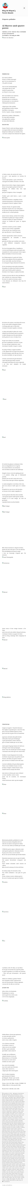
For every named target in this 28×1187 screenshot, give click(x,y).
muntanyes (4, 1150)
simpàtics (4, 1170)
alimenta (11, 1099)
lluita (7, 1143)
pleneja (20, 1159)
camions (4, 1111)
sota (7, 1172)
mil (7, 1147)
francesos (4, 1134)
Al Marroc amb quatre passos (13, 26)
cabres (6, 1109)
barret (3, 1104)
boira (3, 1105)
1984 (11, 1096)
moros (16, 1149)
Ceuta (3, 1116)
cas (23, 1113)
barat (19, 1103)
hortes (23, 1136)
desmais (16, 1122)
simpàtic (21, 1169)
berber (12, 1104)
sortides (4, 1172)
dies (12, 1123)
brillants (19, 1107)
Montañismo (16, 1094)
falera (3, 1131)
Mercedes (22, 1146)
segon (3, 1169)
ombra (13, 1153)
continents (4, 1119)
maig (7, 1145)
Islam (9, 1139)
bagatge (13, 1103)
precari (3, 1162)
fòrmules (15, 1132)
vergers (19, 1177)
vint (16, 1178)
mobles (23, 1147)
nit (21, 1150)
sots (10, 1172)
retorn (7, 1166)
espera (15, 1128)
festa (14, 1131)
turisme (19, 1176)
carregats (12, 1113)
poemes (18, 1161)
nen (8, 1150)
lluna (12, 1143)
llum (9, 1143)
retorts (10, 1166)
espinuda (4, 1130)
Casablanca (7, 1115)
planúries (10, 1159)
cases (11, 1115)
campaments (9, 1111)
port (21, 1161)
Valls (3, 1177)
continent (20, 1117)
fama (6, 1131)
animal (3, 1101)
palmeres (12, 1154)
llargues (19, 1142)
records (13, 1165)
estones (8, 1130)
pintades (13, 1158)
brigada (15, 1107)
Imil (7, 1138)
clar (14, 1116)
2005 (5, 1094)
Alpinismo (8, 1094)
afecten (6, 1097)
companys (9, 1117)
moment (12, 1149)
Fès (11, 1131)
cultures (16, 1120)
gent (3, 1135)
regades (23, 1165)
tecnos (3, 1173)
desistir (12, 1122)
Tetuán (11, 1174)
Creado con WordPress (7, 1185)
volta (22, 1178)
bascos (7, 1104)
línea (16, 1141)
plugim (23, 1159)
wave (20, 1180)
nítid (23, 1150)
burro (19, 1108)
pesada (22, 1157)
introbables (4, 1139)
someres (13, 1170)
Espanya (8, 1128)
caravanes (20, 1112)
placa (23, 1158)
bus (22, 1108)
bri (12, 1107)
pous (24, 1161)
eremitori (18, 1127)
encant (8, 1126)
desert (3, 1122)
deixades (21, 1120)
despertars (20, 1122)
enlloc (14, 1126)
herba (13, 1136)
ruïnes (10, 1168)
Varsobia (7, 1177)
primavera (8, 1162)
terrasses (4, 1174)
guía (3, 1136)
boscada (21, 1105)
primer (12, 1162)
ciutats (12, 1116)
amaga (7, 1100)
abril (13, 1096)
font (3, 1132)
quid (20, 1164)
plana (3, 1159)
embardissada (21, 1124)
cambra (16, 1109)
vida (11, 1178)
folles (24, 1131)
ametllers (11, 1100)
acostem (21, 1096)
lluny (14, 1143)
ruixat (13, 1168)
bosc (18, 1105)
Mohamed (8, 1149)
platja (14, 1159)
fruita (12, 1134)
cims (9, 1116)
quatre (17, 1164)
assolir (19, 1101)
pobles (11, 1161)
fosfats (21, 1132)
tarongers (21, 1172)
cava (17, 1115)
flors (22, 1131)
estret (12, 1130)
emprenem (4, 1126)
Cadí (13, 1109)
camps (18, 1111)
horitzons (19, 1136)
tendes (16, 1173)
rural (21, 1168)
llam (7, 1142)
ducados (15, 1124)
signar (18, 1169)
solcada (8, 1170)
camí (23, 1109)
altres (19, 1099)
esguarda (4, 1128)
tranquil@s (20, 1174)
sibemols (14, 1169)
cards (3, 1113)
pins (9, 1158)
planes (6, 1159)
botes (7, 1107)
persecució (15, 1157)
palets (3, 1154)
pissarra (17, 1158)
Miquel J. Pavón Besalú (19, 1093)
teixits (7, 1173)
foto (24, 1132)
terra (22, 1173)
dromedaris (6, 1124)
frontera (8, 1134)
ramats (23, 1164)
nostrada (17, 1151)
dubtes (11, 1124)
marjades (18, 1145)
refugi (20, 1165)
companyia (4, 1117)
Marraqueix (22, 1145)
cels (23, 1115)
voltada (3, 1180)
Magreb (4, 1145)
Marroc (3, 1146)
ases (14, 1101)
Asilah (16, 1101)
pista (20, 1158)
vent (13, 1177)
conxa (8, 1119)
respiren (4, 1166)
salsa (23, 1168)
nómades (7, 1151)
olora (10, 1153)
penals (22, 1155)
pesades (4, 1158)
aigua (14, 1097)
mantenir (13, 1145)
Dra (3, 1124)
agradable (11, 1097)
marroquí (8, 1146)
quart (10, 1164)
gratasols (11, 1135)
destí (8, 1123)
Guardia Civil (22, 1135)
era (11, 1127)
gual (15, 1135)
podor (14, 1161)
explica (18, 1130)
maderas (20, 1143)
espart (12, 1128)
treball (7, 1176)
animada (21, 1100)
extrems (22, 1130)
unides (22, 1176)
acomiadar (17, 1096)
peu (7, 1158)
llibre (23, 1142)
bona (15, 1105)
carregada (7, 1113)
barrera (22, 1103)
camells (19, 1109)
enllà (12, 1126)
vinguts (13, 1178)
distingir (19, 1123)
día (10, 1123)
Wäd (11, 1180)
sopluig (19, 1170)
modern (4, 1149)
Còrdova (16, 1119)
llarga (12, 1142)
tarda (18, 1172)
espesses (20, 1128)
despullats (4, 1123)
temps (10, 1173)
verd (16, 1177)
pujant (7, 1164)
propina (4, 1164)
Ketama (10, 1141)
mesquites (4, 1147)
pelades (19, 1155)
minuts (15, 1147)
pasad (3, 1155)
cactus (10, 1109)
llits (3, 1143)
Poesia (20, 1094)
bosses (3, 1107)
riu (14, 1166)
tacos (15, 1172)
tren (10, 1176)
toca (15, 1174)
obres (3, 1153)
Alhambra (7, 1099)
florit (19, 1131)
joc (25, 1139)
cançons (4, 1112)
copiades (12, 1119)
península (4, 1157)
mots (19, 1149)
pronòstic (20, 1162)
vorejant (7, 1180)
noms (11, 1151)
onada (16, 1153)
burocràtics (15, 1108)
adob (3, 1097)
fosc (18, 1132)
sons (16, 1170)
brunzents (10, 1108)
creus (9, 1120)
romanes (20, 1166)
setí (6, 1169)
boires (6, 1105)
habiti (10, 1136)
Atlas (12, 1094)
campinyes (14, 1111)
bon (9, 1105)
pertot (19, 1157)
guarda (18, 1135)
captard (14, 1112)
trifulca (15, 1176)
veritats (22, 1177)
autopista (7, 1103)
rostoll (3, 1168)
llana (10, 1142)
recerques (9, 1165)
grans (7, 1135)
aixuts (3, 1099)
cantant (7, 1112)
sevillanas (9, 1169)
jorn (3, 1141)
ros (23, 1166)
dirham (15, 1123)
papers (19, 1154)
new (15, 1150)
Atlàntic (23, 1101)
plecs (17, 1159)
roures (6, 1168)
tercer (19, 1173)
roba (17, 1166)
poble (8, 1161)
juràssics (6, 1141)
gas (21, 1134)
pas (22, 1154)
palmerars (7, 1154)
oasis (23, 1151)
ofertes (6, 1153)
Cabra (3, 1109)
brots (3, 1108)
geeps (23, 1134)
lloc (5, 1143)
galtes (18, 1134)
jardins (16, 1139)
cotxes (3, 1120)
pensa (8, 1157)
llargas (15, 1142)
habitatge (6, 1136)
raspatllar (4, 1165)
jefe (19, 1139)
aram (6, 1101)
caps (11, 1112)
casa (3, 1115)
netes (10, 1150)
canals (22, 1111)
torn (17, 1174)
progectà (16, 1162)
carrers (16, 1113)
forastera (6, 1132)
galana (15, 1134)
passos (11, 1155)
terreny (8, 1174)
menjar (18, 1146)
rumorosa (17, 1168)
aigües (23, 1097)
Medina (14, 1146)
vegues (10, 1177)
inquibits (15, 1138)
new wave (18, 1150)
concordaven (15, 1117)
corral (20, 1119)
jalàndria (12, 1139)
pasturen (15, 1155)
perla (11, 1157)
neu (13, 1150)
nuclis (20, 1151)
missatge (20, 1147)
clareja (17, 1116)
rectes (16, 1165)
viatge (8, 1178)
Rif (13, 1166)
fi (15, 1131)
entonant (8, 1127)
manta (10, 1145)
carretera (20, 1113)
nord (13, 1151)
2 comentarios (7, 1181)
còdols (20, 1116)
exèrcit (15, 1130)
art (11, 1101)
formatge (11, 1132)
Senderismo (4, 1096)
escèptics (23, 1127)
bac (10, 1103)
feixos (9, 1131)
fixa (17, 1131)
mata (11, 1146)
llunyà (17, 1143)
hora (16, 1136)
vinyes (19, 1178)
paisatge (22, 1153)
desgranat (7, 1122)
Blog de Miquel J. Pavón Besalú (9, 11)
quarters (14, 1164)
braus (10, 1107)
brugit (6, 1108)
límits (13, 1141)
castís (14, 1115)
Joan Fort (22, 1139)
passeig (7, 1155)
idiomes (4, 1138)
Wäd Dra (14, 1180)
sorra (22, 1170)
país (19, 1153)
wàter (17, 1180)
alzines (3, 1100)
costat (23, 1119)
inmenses (10, 1138)
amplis (17, 1100)
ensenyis (21, 1126)
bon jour (12, 1105)
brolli (22, 1107)
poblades (4, 1161)
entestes (4, 1127)
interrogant (19, 1138)
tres (12, 1176)
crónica (12, 1120)
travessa (4, 1176)
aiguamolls (18, 1097)
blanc (23, 1104)
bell (10, 1104)
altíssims (16, 1099)
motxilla (22, 1149)
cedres (19, 1115)
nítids (3, 1151)
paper (16, 1154)
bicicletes (19, 1104)
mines (12, 1147)
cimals (6, 1116)
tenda (13, 1173)
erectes (14, 1127)
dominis (23, 1123)
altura (22, 1099)
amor (15, 1100)
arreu (9, 1101)
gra (5, 1135)
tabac (12, 1172)
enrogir (17, 1126)
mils (10, 1147)
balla (16, 1103)
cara (17, 1112)
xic (22, 1180)
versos (3, 1178)
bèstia (15, 1104)
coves (6, 1120)
